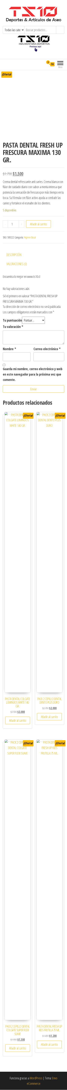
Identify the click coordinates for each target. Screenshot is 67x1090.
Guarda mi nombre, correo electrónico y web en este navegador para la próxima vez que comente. (32, 374)
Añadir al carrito (38, 224)
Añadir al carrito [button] (17, 720)
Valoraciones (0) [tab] (17, 264)
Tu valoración (13, 326)
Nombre (9, 349)
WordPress (36, 1078)
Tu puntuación (12, 320)
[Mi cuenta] (41, 64)
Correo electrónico (47, 349)
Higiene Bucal (30, 237)
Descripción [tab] (14, 254)
